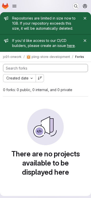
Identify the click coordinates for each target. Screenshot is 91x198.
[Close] (85, 18)
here (71, 45)
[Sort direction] (40, 78)
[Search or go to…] (76, 6)
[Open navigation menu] (14, 6)
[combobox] (19, 78)
